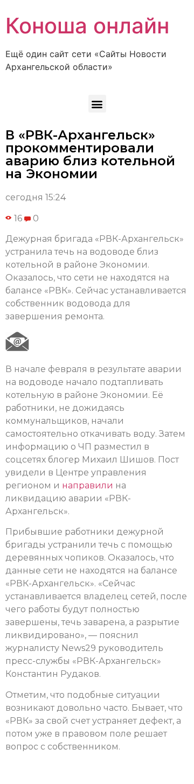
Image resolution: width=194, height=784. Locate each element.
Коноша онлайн (87, 25)
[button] (97, 104)
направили (87, 485)
